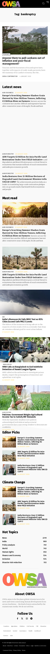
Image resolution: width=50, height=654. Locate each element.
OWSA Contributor (10, 76)
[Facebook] (17, 618)
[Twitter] (22, 618)
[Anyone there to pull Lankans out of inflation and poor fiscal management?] (25, 40)
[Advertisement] (25, 128)
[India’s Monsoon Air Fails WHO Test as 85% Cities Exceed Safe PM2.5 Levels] (25, 302)
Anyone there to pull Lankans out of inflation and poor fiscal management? (23, 60)
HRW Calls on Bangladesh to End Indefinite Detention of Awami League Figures (22, 368)
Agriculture (6, 412)
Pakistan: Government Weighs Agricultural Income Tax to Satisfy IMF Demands (22, 415)
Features (6, 54)
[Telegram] (31, 618)
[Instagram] (26, 618)
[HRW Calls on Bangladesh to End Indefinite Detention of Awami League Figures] (25, 349)
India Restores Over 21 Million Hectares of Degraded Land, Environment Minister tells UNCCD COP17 (24, 179)
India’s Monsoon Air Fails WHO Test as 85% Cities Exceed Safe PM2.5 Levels (22, 320)
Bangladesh (7, 364)
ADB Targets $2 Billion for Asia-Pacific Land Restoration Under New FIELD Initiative (31, 454)
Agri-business (7, 92)
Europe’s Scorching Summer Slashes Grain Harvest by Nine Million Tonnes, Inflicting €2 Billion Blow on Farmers (24, 98)
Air (3, 317)
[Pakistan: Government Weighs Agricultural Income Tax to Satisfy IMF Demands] (25, 397)
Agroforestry (8, 154)
